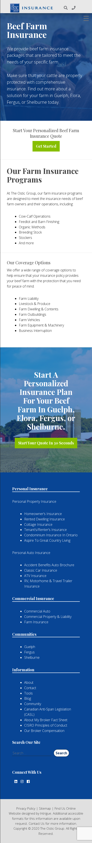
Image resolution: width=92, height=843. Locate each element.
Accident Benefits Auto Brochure (49, 565)
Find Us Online (65, 808)
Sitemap (45, 808)
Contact (30, 687)
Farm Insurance (36, 622)
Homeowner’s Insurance (43, 513)
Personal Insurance (30, 488)
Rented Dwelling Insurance (44, 519)
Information (23, 669)
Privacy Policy (25, 808)
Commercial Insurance (33, 598)
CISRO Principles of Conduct (45, 725)
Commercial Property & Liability (47, 616)
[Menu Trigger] (86, 18)
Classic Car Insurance (40, 570)
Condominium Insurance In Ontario (51, 535)
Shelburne (32, 657)
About (28, 682)
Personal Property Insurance (34, 501)
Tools (28, 693)
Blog (27, 698)
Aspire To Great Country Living (47, 540)
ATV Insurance (35, 575)
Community (32, 703)
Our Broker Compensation (44, 730)
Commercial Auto (37, 611)
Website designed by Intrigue (30, 813)
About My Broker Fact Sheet (45, 720)
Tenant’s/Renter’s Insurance (45, 529)
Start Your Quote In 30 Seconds (46, 442)
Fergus (29, 652)
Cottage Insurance (38, 524)
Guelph (29, 646)
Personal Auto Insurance (31, 552)
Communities (24, 634)
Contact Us (37, 823)
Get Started (46, 146)
